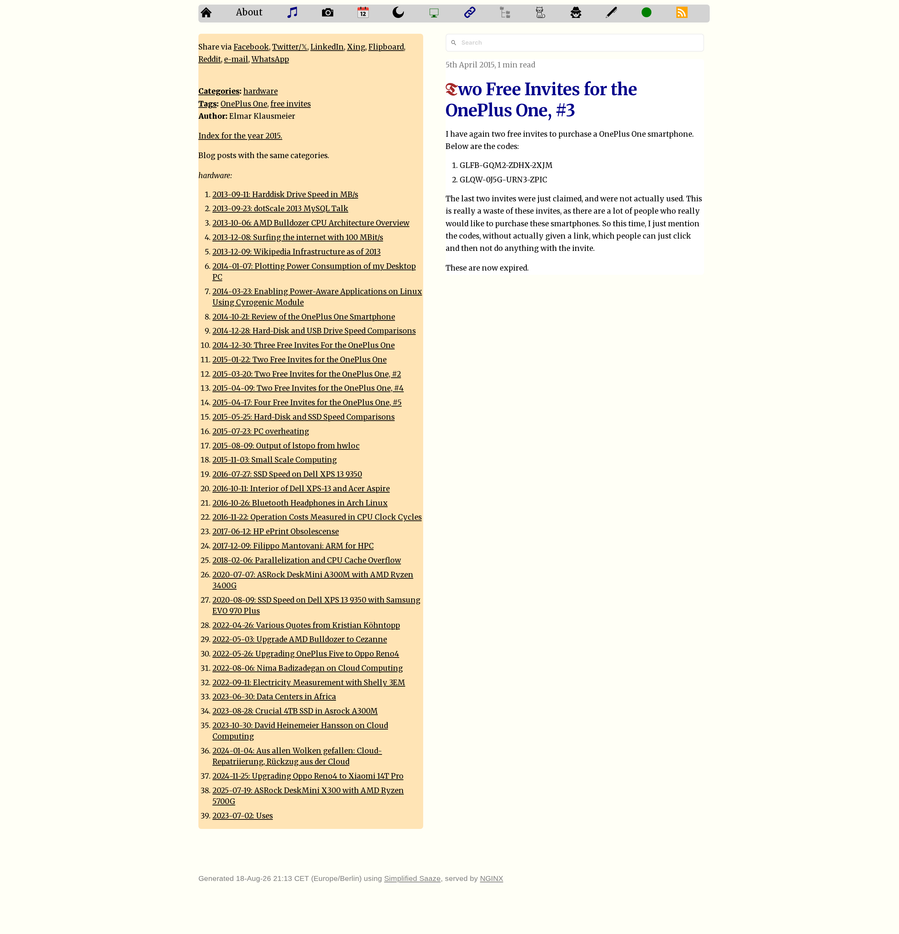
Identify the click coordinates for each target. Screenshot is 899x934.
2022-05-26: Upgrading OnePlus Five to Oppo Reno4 (305, 654)
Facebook (251, 47)
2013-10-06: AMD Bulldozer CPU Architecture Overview (310, 223)
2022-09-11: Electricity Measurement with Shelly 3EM (308, 682)
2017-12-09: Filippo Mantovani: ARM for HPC (293, 546)
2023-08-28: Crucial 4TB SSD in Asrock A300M (295, 711)
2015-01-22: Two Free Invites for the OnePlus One (299, 359)
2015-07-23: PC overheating (260, 431)
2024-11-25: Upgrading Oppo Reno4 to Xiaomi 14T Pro (307, 776)
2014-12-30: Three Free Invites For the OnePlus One (303, 345)
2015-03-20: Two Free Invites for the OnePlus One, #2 (306, 374)
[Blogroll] (480, 13)
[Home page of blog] (216, 13)
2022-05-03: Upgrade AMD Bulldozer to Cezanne (299, 639)
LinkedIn (327, 47)
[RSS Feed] (692, 13)
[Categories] (550, 13)
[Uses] (444, 13)
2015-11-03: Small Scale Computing (274, 460)
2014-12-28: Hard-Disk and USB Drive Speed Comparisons (314, 331)
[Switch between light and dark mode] (408, 13)
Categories (218, 91)
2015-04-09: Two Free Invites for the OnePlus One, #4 (308, 388)
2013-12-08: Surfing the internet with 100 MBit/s (297, 237)
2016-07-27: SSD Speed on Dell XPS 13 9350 (287, 474)
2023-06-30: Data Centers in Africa (274, 696)
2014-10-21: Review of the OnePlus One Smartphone (303, 317)
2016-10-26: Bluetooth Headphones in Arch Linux (300, 503)
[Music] (302, 13)
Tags (207, 104)
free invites (290, 104)
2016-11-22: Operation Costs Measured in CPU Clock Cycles (317, 517)
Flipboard (386, 47)
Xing (356, 47)
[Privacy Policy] (586, 13)
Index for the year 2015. (240, 136)
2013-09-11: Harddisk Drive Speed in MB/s (285, 194)
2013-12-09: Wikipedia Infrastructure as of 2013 (296, 252)
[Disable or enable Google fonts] (621, 13)
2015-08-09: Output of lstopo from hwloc (286, 445)
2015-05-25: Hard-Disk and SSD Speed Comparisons (303, 417)
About (249, 12)
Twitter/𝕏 (289, 47)
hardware (260, 91)
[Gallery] (337, 13)
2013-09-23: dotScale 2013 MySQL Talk (280, 208)
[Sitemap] (515, 13)
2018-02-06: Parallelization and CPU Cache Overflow (306, 560)
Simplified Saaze (412, 878)
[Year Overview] (373, 13)
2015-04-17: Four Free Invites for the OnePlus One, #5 (307, 402)
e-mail (236, 59)
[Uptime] (656, 13)
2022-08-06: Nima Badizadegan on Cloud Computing (307, 668)
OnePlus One (244, 104)
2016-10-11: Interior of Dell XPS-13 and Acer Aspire (301, 488)
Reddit (209, 59)
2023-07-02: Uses (242, 816)
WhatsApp (270, 59)
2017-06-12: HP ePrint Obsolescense (275, 531)
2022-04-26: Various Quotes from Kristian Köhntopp (306, 625)
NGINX (491, 878)
